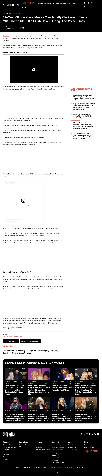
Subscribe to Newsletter (58, 447)
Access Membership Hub (58, 458)
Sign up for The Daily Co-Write (25, 445)
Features (40, 3)
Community (63, 3)
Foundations (71, 444)
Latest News (48, 3)
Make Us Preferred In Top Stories (29, 341)
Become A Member (56, 467)
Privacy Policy (81, 467)
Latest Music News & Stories (11, 13)
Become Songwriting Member (57, 454)
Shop (69, 3)
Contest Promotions (41, 452)
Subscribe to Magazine (58, 444)
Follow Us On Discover (10, 341)
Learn (74, 3)
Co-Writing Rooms (72, 449)
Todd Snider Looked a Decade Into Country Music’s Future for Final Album (63, 388)
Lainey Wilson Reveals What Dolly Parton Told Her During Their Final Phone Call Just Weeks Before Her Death (86, 390)
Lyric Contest (39, 447)
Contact (37, 467)
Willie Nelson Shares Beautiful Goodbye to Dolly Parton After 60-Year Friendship (85, 418)
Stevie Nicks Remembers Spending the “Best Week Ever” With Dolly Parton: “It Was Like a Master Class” (62, 418)
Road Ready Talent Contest (43, 449)
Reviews (5, 459)
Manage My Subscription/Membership (58, 461)
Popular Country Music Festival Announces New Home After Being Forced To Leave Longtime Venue (84, 106)
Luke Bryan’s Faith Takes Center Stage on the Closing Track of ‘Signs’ (82, 116)
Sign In (45, 467)
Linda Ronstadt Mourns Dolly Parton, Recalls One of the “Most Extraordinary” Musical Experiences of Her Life (39, 390)
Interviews (6, 449)
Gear (4, 457)
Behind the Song (7, 444)
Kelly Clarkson (7, 336)
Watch (24, 7)
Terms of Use (69, 467)
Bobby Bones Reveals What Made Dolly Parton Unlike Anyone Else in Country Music (83, 97)
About (18, 467)
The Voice (19, 336)
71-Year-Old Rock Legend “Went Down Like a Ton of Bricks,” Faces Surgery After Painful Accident (82, 136)
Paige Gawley (8, 26)
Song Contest (39, 444)
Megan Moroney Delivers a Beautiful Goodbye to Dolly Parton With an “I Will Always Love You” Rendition (83, 125)
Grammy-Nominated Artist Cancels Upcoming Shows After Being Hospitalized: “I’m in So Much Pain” (15, 418)
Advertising (27, 467)
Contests (56, 3)
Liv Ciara (6, 36)
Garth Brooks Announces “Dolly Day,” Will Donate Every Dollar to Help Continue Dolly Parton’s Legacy (14, 390)
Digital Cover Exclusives (9, 447)
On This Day (6, 454)
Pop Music (13, 336)
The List (5, 452)
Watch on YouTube (89, 447)
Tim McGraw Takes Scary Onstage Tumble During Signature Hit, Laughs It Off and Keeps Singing (30, 352)
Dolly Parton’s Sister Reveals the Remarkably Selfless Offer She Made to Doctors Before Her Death (38, 418)
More (86, 442)
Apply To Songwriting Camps (57, 450)
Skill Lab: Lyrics (72, 447)
